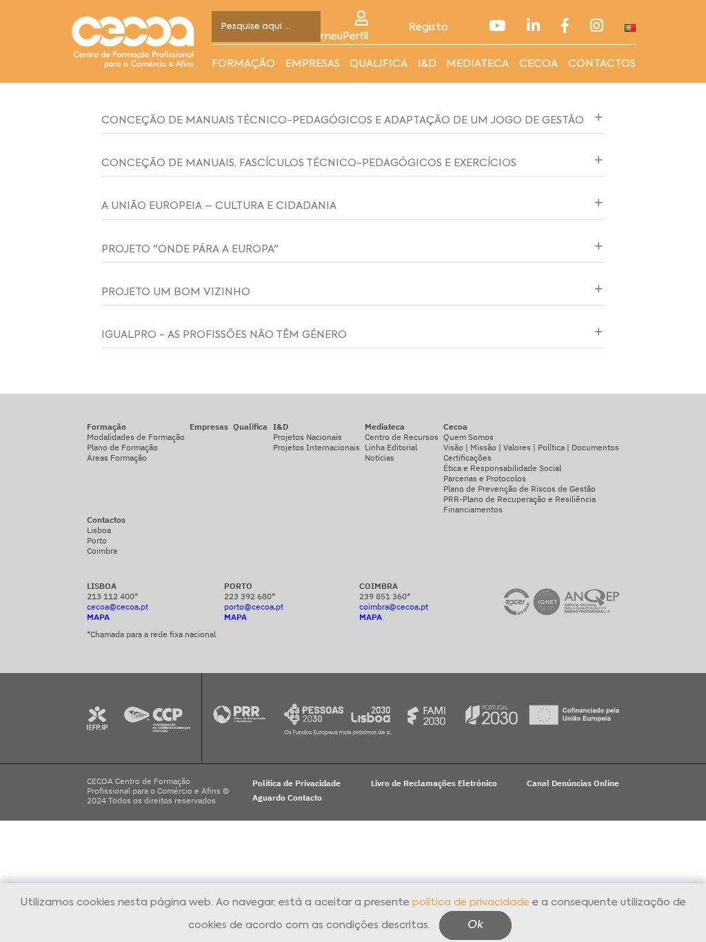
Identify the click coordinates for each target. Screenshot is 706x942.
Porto (97, 540)
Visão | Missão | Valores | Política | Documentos (531, 447)
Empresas (312, 64)
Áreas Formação (117, 457)
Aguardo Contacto (287, 798)
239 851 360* (384, 596)
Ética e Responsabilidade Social (502, 468)
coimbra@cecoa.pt (393, 606)
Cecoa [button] (538, 64)
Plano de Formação (122, 447)
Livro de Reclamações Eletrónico (434, 783)
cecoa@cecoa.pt (117, 606)
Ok (475, 925)
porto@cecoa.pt (253, 606)
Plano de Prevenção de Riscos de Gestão (519, 488)
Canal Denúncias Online (573, 783)
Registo (428, 27)
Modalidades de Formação (136, 437)
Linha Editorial (391, 447)
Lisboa (99, 530)
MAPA (98, 617)
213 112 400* (112, 596)
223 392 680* (249, 596)
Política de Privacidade (296, 783)
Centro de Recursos (401, 437)
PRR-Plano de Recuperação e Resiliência (519, 499)
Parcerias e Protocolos (484, 478)
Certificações (467, 457)
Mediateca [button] (477, 64)
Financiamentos (473, 509)
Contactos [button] (602, 64)
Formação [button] (243, 64)
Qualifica (378, 64)
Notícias (379, 457)
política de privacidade (471, 902)
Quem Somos (468, 437)
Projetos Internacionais (316, 447)
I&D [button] (427, 64)
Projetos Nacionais (307, 437)
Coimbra (102, 550)
